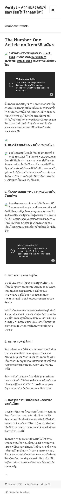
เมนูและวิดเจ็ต (52, 9)
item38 (47, 484)
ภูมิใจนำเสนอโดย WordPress (17, 492)
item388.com (33, 484)
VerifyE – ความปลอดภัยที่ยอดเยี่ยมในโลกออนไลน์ (25, 9)
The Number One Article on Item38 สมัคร (29, 42)
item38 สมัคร (38, 56)
